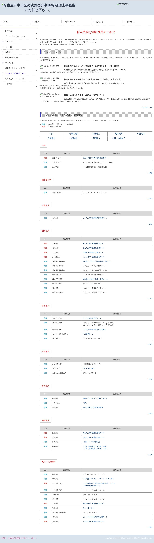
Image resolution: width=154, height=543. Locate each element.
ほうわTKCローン (89, 508)
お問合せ (8, 52)
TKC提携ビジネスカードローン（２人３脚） (98, 479)
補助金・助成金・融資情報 (15, 68)
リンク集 (8, 47)
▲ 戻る (149, 173)
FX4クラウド (10, 63)
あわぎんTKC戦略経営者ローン (94, 433)
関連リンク (9, 42)
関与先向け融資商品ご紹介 (15, 73)
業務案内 (37, 22)
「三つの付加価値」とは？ (15, 36)
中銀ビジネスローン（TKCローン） (95, 398)
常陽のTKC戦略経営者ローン (93, 252)
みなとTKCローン (89, 368)
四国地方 (96, 138)
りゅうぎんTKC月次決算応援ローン (95, 517)
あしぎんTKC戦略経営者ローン (94, 243)
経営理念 (8, 31)
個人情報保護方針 (12, 57)
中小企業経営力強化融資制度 (93, 407)
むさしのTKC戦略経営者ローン (94, 257)
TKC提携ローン (88, 334)
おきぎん (94, 521)
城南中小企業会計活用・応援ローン (95, 279)
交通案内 (99, 22)
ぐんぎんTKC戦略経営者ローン (94, 248)
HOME (6, 22)
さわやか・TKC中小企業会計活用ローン (97, 261)
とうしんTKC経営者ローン (92, 318)
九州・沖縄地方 (118, 138)
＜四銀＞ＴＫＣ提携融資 (91, 442)
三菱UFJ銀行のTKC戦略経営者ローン (96, 158)
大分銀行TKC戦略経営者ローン (94, 503)
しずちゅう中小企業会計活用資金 (94, 329)
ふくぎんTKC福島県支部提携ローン (95, 218)
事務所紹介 (131, 22)
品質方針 (8, 84)
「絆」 (85, 403)
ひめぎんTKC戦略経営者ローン (94, 437)
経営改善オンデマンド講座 (15, 79)
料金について (70, 22)
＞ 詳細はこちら (146, 107)
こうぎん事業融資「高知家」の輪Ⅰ (95, 446)
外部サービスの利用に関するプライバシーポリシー (20, 538)
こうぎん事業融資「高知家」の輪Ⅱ (95, 449)
